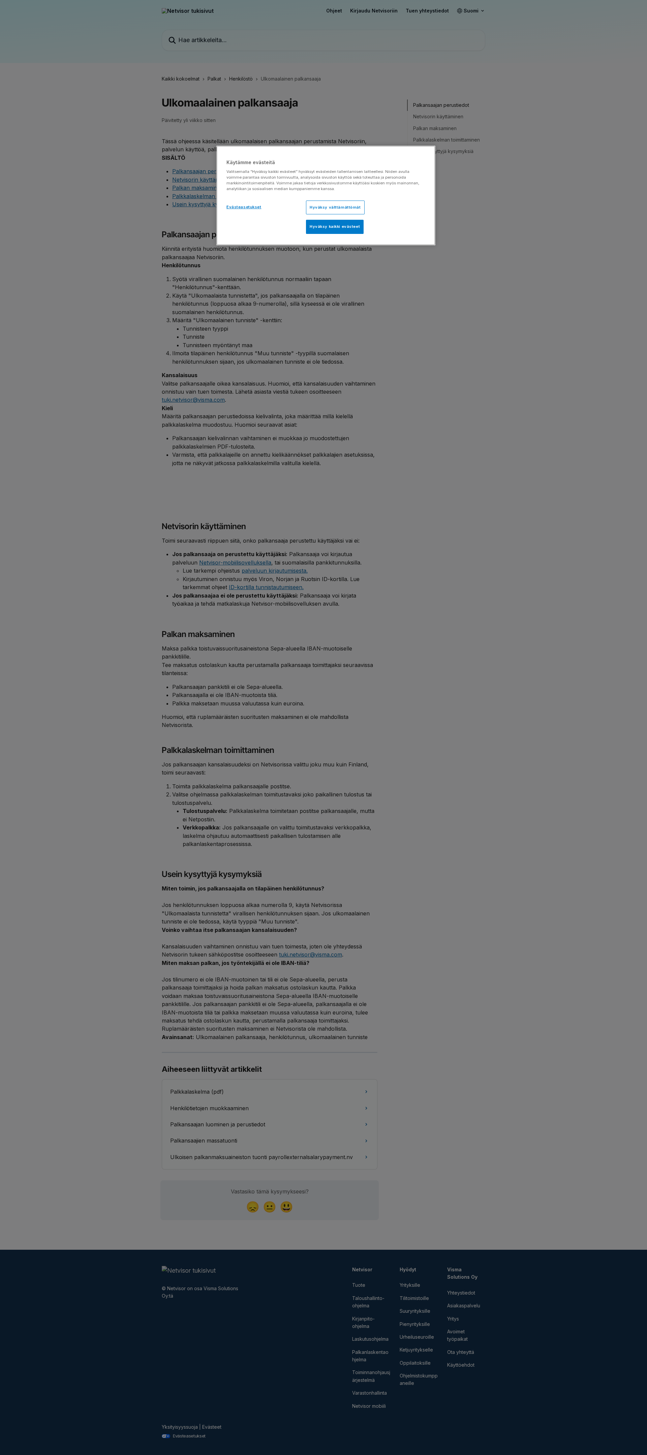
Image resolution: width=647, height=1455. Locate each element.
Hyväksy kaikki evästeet (335, 226)
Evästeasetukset (243, 207)
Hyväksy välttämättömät (335, 207)
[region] (325, 196)
